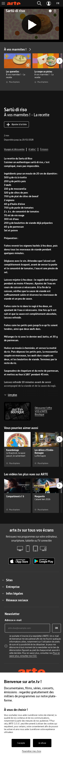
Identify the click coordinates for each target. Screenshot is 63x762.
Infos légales (14, 593)
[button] (39, 3)
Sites (9, 580)
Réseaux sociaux (17, 600)
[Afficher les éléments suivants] (59, 61)
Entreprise (12, 587)
